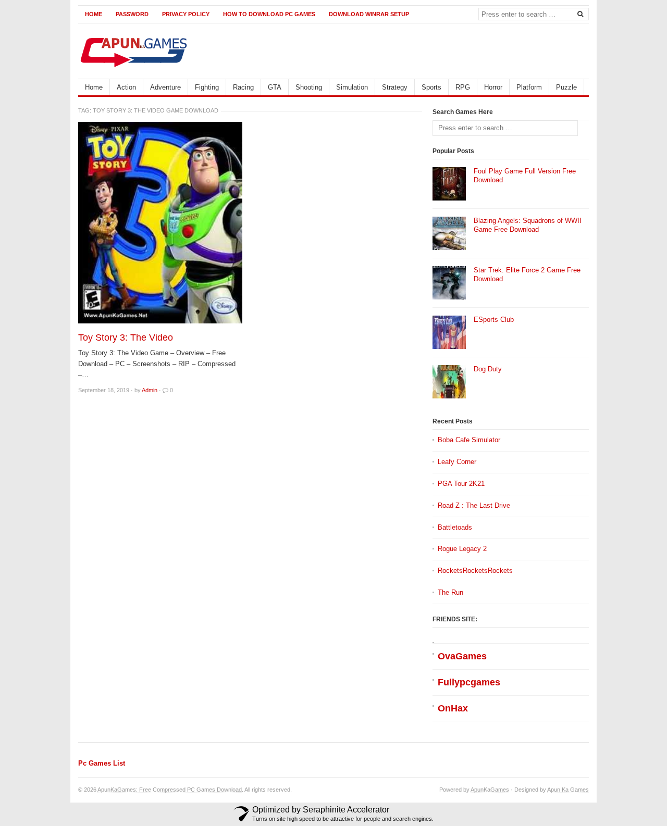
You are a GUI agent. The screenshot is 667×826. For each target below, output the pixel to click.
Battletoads (455, 527)
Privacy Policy (185, 14)
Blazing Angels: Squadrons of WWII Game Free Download (528, 225)
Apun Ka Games (568, 789)
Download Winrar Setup (369, 14)
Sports (431, 87)
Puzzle (566, 87)
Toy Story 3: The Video (125, 337)
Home (93, 14)
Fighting (207, 87)
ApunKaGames (490, 789)
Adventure (165, 87)
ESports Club (494, 319)
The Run (450, 592)
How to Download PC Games (269, 14)
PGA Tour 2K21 (461, 483)
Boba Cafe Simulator (469, 440)
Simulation (352, 87)
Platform (529, 87)
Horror (493, 87)
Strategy (394, 87)
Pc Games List (101, 763)
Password (132, 14)
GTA (274, 87)
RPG (462, 87)
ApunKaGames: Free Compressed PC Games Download (169, 789)
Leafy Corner (457, 462)
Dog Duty (488, 369)
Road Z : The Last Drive (474, 505)
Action (126, 87)
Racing (243, 87)
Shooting (308, 87)
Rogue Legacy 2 (462, 549)
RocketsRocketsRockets (475, 570)
